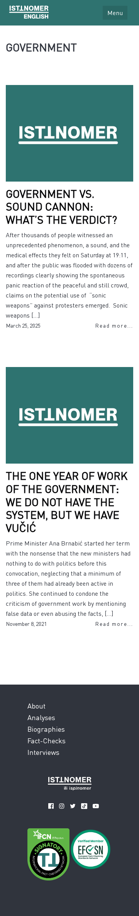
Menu (115, 12)
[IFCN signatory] (48, 855)
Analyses (41, 717)
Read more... (114, 325)
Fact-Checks (46, 740)
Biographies (46, 728)
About (36, 705)
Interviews (43, 752)
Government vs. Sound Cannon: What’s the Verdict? (61, 206)
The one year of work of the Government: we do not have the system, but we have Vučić (66, 501)
